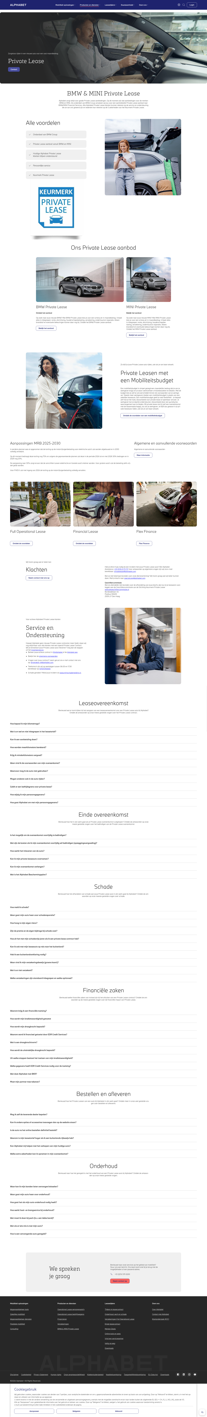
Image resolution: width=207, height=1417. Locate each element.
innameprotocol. (37, 650)
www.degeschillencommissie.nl (117, 589)
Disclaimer (14, 1374)
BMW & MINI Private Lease (68, 1329)
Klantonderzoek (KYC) (160, 1319)
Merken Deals (110, 1329)
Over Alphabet (157, 1309)
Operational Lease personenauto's (70, 1309)
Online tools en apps (113, 1334)
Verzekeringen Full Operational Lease (119, 1319)
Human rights (56, 1374)
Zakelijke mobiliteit (17, 1314)
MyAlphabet (58, 652)
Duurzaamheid (127, 5)
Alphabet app (72, 652)
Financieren (62, 1319)
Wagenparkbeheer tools (19, 1309)
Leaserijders (110, 5)
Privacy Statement (41, 1374)
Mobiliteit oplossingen (65, 5)
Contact (14, 69)
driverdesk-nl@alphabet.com (42, 662)
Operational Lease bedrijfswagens (70, 1314)
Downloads (109, 1348)
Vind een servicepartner (114, 1338)
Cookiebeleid (26, 1374)
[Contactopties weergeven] (202, 1412)
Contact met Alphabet (160, 1314)
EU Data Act (153, 1374)
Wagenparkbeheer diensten (21, 1319)
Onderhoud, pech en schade (116, 1314)
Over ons (143, 5)
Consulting (14, 1329)
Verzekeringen (63, 1324)
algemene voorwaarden (48, 656)
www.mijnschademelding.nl (70, 673)
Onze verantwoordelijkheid (74, 1374)
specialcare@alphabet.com (134, 578)
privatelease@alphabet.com (125, 571)
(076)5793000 (44, 669)
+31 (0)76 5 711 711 (121, 569)
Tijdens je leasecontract (114, 1309)
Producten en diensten (89, 5)
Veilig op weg (110, 1343)
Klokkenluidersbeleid (95, 1374)
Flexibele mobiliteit (17, 1324)
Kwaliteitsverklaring (113, 1374)
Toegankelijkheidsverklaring (135, 1374)
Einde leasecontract (112, 1324)
